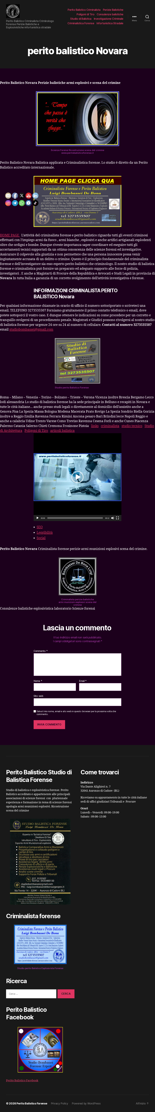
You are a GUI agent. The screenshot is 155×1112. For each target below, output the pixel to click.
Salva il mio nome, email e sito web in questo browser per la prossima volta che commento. (76, 713)
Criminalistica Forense (81, 23)
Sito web (38, 695)
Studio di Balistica (80, 18)
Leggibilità (45, 533)
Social (41, 538)
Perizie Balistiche (113, 9)
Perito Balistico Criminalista (84, 9)
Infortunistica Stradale (110, 23)
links (95, 426)
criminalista (110, 426)
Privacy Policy (59, 1103)
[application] (77, 477)
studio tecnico (132, 426)
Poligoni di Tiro (85, 14)
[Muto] (112, 518)
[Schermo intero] (117, 518)
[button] (77, 477)
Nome (38, 681)
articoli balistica (62, 431)
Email (83, 681)
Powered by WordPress (86, 1103)
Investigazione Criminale (108, 18)
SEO (40, 527)
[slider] (75, 518)
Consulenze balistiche (110, 14)
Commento (41, 651)
